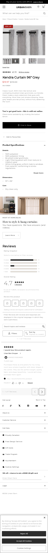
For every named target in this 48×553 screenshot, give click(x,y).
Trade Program (11, 454)
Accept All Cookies (23, 541)
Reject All (24, 534)
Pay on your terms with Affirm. (24, 2)
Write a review (24, 72)
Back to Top (40, 400)
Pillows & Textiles (12, 19)
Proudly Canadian (12, 435)
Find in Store (26, 125)
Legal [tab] (5, 486)
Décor (4, 19)
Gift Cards (9, 448)
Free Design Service (13, 441)
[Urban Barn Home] (24, 7)
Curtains (21, 19)
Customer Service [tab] (9, 420)
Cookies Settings (12, 467)
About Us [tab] (6, 413)
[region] (24, 534)
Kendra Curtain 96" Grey (21, 77)
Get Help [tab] (6, 428)
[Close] (44, 517)
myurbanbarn (10, 460)
